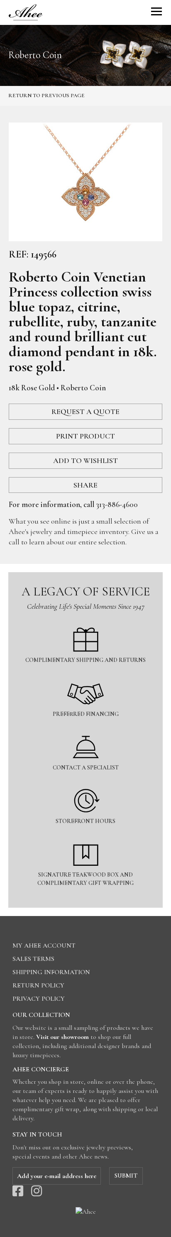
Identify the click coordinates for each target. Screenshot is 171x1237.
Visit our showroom (62, 1037)
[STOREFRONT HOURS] (85, 783)
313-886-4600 (117, 504)
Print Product (85, 436)
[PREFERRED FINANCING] (85, 676)
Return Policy (38, 985)
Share (85, 485)
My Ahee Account (44, 945)
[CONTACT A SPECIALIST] (85, 730)
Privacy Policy (38, 998)
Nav (156, 11)
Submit (126, 1175)
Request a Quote (85, 411)
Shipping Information (51, 972)
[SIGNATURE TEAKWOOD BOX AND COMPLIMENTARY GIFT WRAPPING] (85, 837)
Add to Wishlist (85, 460)
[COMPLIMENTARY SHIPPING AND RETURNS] (85, 622)
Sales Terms (33, 959)
